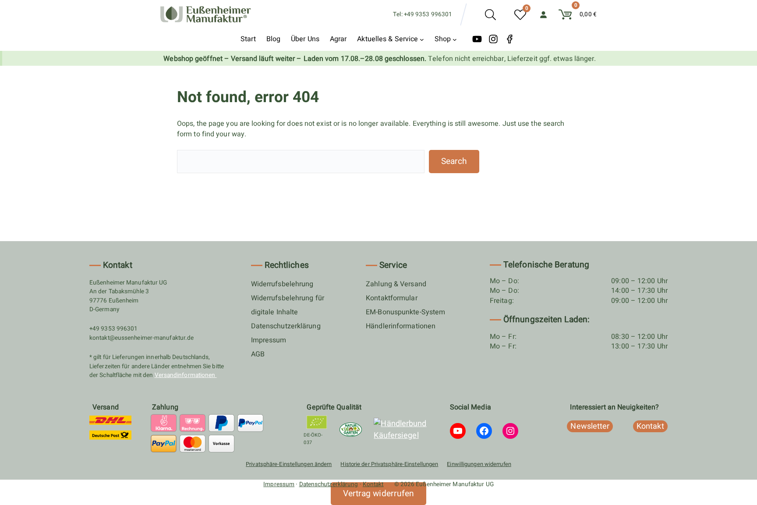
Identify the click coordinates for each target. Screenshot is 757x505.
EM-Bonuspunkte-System (405, 312)
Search (454, 161)
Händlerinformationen (400, 326)
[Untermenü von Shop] (455, 39)
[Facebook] (509, 39)
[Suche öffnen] (490, 15)
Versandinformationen (186, 375)
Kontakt (373, 484)
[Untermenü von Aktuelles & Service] (422, 39)
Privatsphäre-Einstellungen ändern (289, 464)
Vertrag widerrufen (378, 493)
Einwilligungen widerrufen (479, 464)
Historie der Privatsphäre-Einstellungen (389, 464)
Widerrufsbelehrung (282, 284)
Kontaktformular (391, 298)
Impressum (269, 340)
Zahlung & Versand (396, 284)
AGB (258, 354)
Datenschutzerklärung (286, 326)
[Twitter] (477, 39)
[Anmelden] (543, 14)
